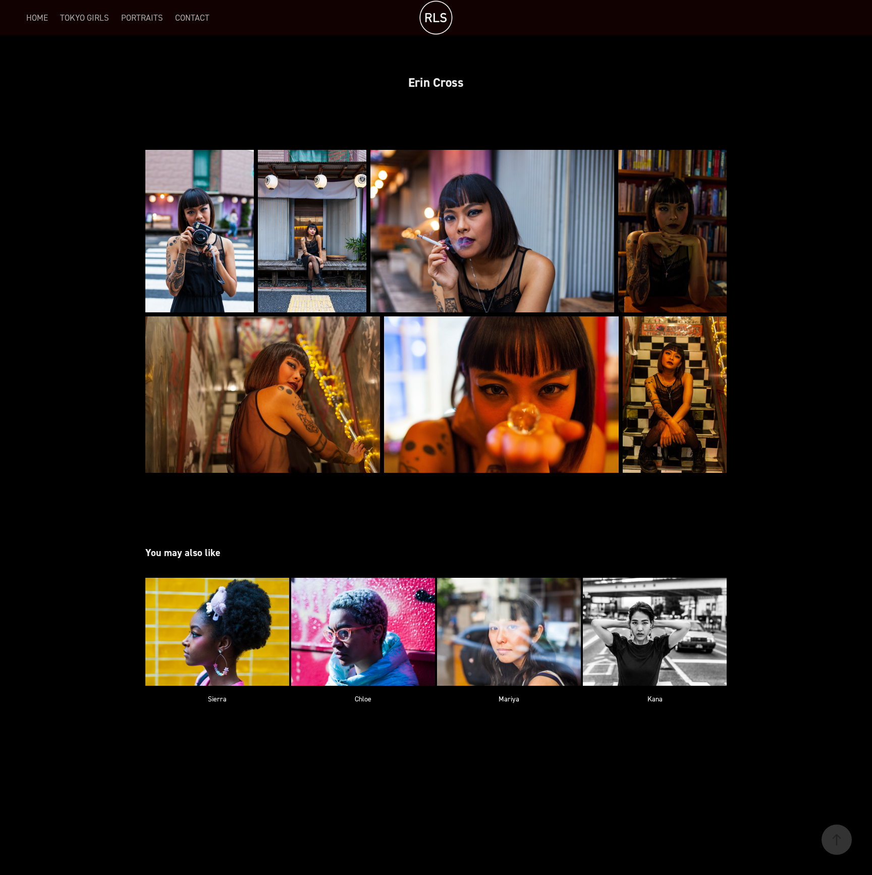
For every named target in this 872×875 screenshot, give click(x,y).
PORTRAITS (142, 18)
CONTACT (192, 18)
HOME (37, 18)
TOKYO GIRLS (84, 18)
